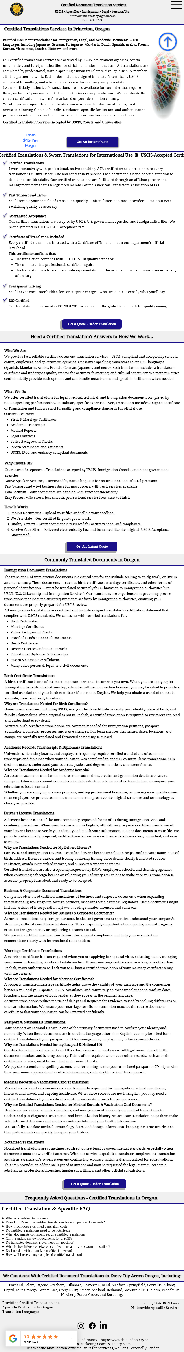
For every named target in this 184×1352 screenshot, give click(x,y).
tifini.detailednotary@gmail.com (92, 16)
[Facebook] (92, 1325)
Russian (41, 49)
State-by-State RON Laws (160, 1303)
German (58, 44)
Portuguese (74, 44)
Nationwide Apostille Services (155, 1308)
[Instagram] (81, 1325)
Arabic (131, 44)
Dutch (105, 44)
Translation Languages (20, 1312)
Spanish (118, 44)
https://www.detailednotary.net (125, 1340)
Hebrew (54, 49)
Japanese (43, 44)
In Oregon (44, 1307)
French (143, 44)
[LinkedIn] (103, 1325)
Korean (8, 49)
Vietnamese (24, 49)
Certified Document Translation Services (93, 5)
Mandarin (92, 44)
